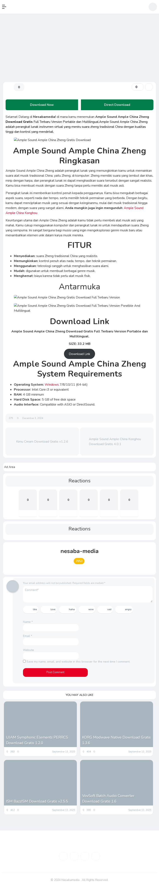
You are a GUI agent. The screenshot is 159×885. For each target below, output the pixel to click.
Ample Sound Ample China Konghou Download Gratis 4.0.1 (115, 441)
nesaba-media (79, 551)
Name (28, 622)
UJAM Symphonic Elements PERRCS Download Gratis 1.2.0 (37, 740)
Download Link (79, 354)
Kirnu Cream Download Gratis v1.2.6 (42, 441)
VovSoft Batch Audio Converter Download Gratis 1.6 (108, 798)
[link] (149, 87)
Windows (52, 384)
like (35, 609)
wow (91, 609)
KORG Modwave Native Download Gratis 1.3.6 (116, 740)
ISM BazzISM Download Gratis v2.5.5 (37, 801)
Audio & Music (14, 53)
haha (72, 609)
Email (27, 636)
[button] (6, 7)
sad (109, 609)
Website (28, 650)
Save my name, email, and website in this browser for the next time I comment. (78, 662)
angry (128, 609)
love (53, 609)
